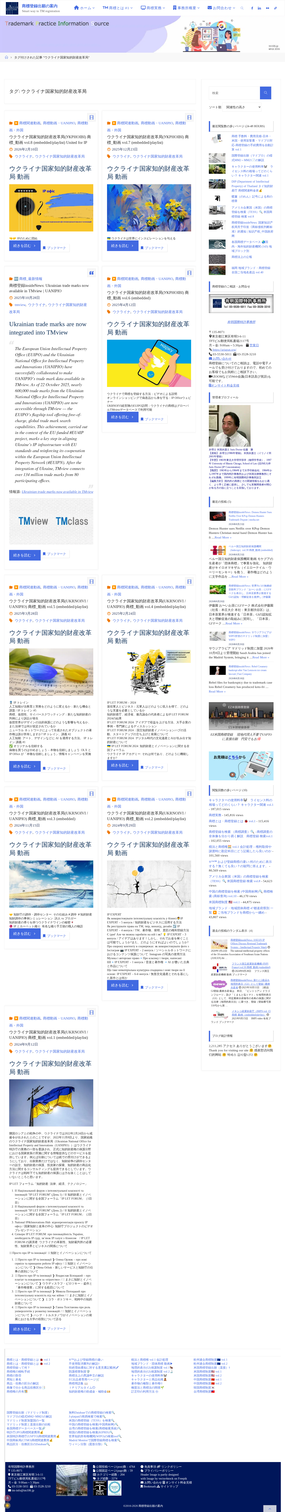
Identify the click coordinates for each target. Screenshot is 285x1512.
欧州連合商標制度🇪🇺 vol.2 (210, 1363)
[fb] (252, 8)
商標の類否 (14, 1375)
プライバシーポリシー (159, 1470)
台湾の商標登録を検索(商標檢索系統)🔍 (95, 1428)
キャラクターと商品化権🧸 (149, 1379)
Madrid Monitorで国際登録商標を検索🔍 (95, 1440)
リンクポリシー (171, 1466)
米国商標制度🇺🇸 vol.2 (208, 1375)
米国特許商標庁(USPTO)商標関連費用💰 (33, 1436)
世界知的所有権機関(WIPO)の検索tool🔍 (95, 1436)
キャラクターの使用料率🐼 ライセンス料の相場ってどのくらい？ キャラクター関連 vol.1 (252, 171)
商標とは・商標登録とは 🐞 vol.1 (232, 821)
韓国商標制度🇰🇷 (204, 1387)
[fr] (268, 8)
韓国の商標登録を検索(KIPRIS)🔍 (91, 1432)
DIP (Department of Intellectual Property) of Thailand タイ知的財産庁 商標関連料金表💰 (252, 186)
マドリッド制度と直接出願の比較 (28, 1424)
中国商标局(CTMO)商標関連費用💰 (30, 1440)
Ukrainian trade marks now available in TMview (57, 492)
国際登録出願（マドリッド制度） (28, 1412)
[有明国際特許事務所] (241, 303)
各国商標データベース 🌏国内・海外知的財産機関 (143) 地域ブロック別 (252, 246)
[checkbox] (7, 1505)
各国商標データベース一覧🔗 (26, 1428)
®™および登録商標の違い (86, 1359)
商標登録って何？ (18, 1367)
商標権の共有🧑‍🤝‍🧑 (17, 1391)
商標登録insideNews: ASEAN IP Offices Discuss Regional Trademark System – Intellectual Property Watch (249, 944)
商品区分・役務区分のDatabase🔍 (28, 1444)
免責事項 (150, 1466)
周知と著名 (14, 1379)
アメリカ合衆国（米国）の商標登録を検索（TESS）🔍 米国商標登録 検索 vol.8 (252, 212)
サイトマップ (169, 1486)
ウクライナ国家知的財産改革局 (59, 156)
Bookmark (149, 1486)
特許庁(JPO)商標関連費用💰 (25, 1432)
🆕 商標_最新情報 (28, 279)
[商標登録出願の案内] (12, 8)
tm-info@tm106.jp (23, 1490)
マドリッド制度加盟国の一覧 (26, 1420)
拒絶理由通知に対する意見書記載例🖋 (94, 1367)
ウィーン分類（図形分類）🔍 (88, 1444)
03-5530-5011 (20, 1486)
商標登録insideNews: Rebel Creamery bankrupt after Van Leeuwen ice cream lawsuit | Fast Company (248, 670)
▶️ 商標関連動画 (27, 123)
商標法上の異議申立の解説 (86, 1375)
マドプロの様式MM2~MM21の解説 (29, 1416)
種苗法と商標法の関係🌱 (147, 1387)
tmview (20, 305)
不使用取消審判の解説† (84, 1363)
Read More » (223, 537)
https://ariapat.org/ (224, 349)
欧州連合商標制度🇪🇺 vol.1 (210, 1359)
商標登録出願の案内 (40, 6)
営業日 (254, 345)
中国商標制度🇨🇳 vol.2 (208, 1383)
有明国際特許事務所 (241, 322)
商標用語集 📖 (78, 1383)
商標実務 (215, 815)
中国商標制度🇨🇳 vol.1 (208, 1379)
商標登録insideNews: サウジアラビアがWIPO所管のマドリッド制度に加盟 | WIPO (250, 636)
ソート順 (215, 107)
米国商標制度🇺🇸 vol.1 (208, 1371)
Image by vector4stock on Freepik (167, 1478)
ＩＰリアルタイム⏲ (82, 1387)
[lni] (259, 8)
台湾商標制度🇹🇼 (204, 1391)
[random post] (219, 943)
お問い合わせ (222, 358)
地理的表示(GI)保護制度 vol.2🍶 (152, 1371)
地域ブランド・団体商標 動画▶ (152, 1363)
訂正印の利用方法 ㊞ (144, 1391)
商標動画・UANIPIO (59, 123)
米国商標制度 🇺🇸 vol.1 (224, 902)
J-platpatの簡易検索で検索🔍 (87, 1416)
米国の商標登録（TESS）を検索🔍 (92, 1420)
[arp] (275, 8)
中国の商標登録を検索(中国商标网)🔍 (93, 1424)
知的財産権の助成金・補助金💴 (89, 1391)
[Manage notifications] (7, 1498)
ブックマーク (56, 248)
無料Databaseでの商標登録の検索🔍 (92, 1412)
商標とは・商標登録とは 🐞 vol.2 (28, 1363)
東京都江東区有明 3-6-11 (26, 1474)
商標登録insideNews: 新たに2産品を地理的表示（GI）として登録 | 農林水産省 (250, 984)
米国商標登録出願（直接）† (212, 1367)
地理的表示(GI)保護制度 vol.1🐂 (152, 1367)
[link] (242, 8)
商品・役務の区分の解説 (23, 1383)
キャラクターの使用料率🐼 (149, 1375)
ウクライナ (24, 156)
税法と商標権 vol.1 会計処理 (149, 1359)
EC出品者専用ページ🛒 (84, 1379)
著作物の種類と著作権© (147, 1383)
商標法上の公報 (242, 257)
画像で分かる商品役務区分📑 (26, 1387)
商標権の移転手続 (18, 1371)
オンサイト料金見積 (225, 385)
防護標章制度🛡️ (79, 1371)
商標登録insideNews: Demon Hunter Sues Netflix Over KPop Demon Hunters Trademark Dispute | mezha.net (250, 516)
